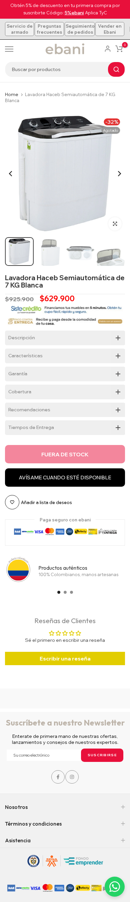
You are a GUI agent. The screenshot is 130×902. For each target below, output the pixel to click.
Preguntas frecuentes (49, 29)
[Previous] (15, 173)
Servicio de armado (20, 29)
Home (11, 94)
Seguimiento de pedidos (80, 29)
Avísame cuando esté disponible (65, 477)
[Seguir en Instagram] (72, 777)
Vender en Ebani (109, 29)
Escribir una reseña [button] (65, 658)
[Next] (115, 173)
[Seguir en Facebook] (58, 777)
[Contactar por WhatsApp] (115, 887)
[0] (119, 48)
